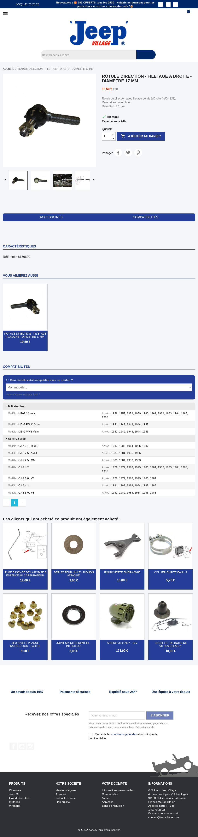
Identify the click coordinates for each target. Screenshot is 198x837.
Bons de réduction (113, 805)
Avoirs (105, 798)
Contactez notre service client (57, 394)
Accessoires (51, 217)
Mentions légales (65, 790)
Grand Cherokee (19, 798)
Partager (118, 152)
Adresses (107, 801)
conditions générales (124, 734)
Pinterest (138, 152)
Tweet (128, 152)
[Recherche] (146, 54)
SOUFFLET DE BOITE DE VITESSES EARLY (171, 644)
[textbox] (99, 387)
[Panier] (186, 13)
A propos (60, 794)
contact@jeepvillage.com (163, 817)
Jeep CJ (14, 794)
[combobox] (99, 387)
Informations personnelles (118, 790)
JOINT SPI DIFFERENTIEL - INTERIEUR (73, 644)
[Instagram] (168, 4)
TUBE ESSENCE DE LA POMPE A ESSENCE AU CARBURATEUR (25, 574)
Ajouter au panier (141, 136)
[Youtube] (175, 4)
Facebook (13, 746)
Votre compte (114, 783)
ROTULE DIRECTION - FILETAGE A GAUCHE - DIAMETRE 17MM (25, 335)
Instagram (30, 746)
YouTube (22, 746)
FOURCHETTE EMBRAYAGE (122, 572)
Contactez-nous (65, 798)
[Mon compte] (193, 13)
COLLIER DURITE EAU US (170, 572)
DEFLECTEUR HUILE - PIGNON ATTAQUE (74, 574)
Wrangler (14, 805)
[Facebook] (160, 4)
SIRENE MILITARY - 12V (122, 642)
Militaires (14, 801)
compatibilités (145, 217)
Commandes (110, 794)
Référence (10, 256)
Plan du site (62, 801)
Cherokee (15, 790)
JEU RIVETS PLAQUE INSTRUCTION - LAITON (24, 644)
